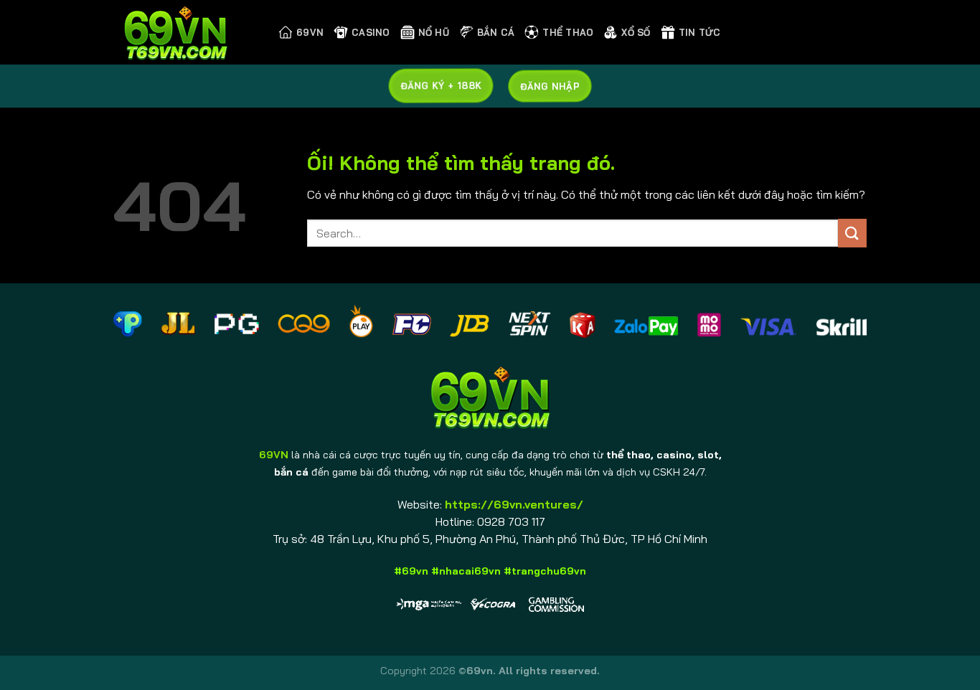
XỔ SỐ (635, 32)
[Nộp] (852, 233)
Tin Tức (700, 32)
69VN (310, 32)
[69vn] (185, 32)
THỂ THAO (567, 32)
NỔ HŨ (433, 32)
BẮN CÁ (496, 32)
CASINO (371, 32)
